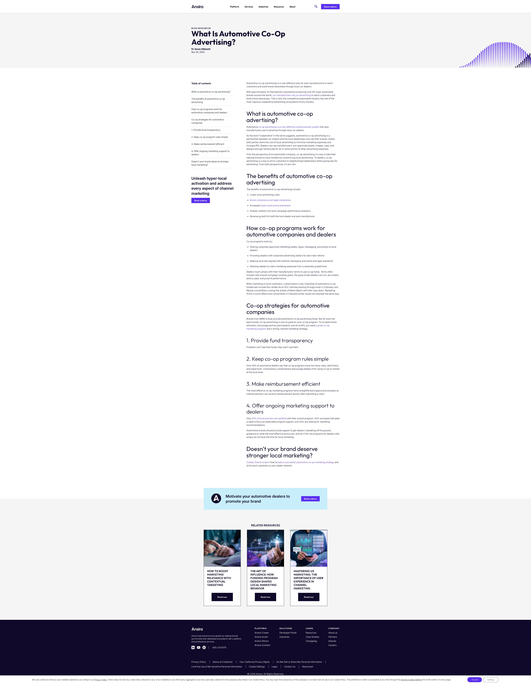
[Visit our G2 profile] (204, 647)
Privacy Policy (198, 661)
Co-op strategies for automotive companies (207, 121)
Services (249, 6)
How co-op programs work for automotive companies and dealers (209, 111)
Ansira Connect (262, 645)
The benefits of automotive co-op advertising (208, 100)
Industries (263, 6)
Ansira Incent (261, 636)
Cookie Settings (257, 666)
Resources (279, 6)
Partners (332, 636)
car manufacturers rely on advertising (292, 95)
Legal (275, 666)
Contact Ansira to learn (258, 462)
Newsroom (307, 666)
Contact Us (290, 666)
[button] (330, 6)
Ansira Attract (262, 641)
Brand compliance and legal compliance (270, 200)
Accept (475, 679)
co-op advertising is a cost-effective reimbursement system (289, 126)
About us (332, 632)
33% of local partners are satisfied (269, 418)
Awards (332, 641)
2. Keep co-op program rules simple (209, 137)
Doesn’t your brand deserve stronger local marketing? (210, 163)
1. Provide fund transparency (205, 130)
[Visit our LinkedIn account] (193, 647)
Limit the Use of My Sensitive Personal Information (217, 666)
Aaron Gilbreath (202, 49)
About (292, 6)
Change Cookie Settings (411, 679)
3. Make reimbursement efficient (207, 144)
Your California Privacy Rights (254, 661)
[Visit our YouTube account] (198, 647)
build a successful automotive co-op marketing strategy (306, 462)
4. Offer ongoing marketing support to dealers (210, 153)
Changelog (311, 641)
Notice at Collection (223, 661)
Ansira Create (262, 632)
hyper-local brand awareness (275, 205)
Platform (234, 6)
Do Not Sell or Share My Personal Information (299, 661)
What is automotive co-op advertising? (211, 91)
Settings (490, 679)
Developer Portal (287, 632)
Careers (332, 645)
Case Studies (312, 636)
